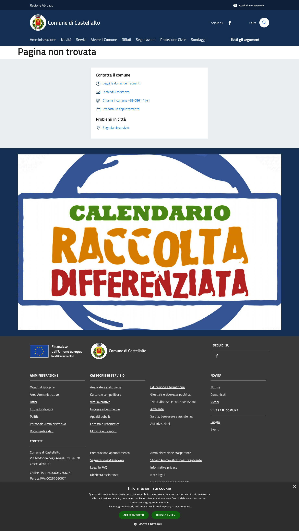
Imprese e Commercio (105, 409)
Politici (34, 416)
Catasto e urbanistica (104, 423)
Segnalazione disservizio (107, 460)
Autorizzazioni (160, 423)
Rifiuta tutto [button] (166, 515)
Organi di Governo (42, 387)
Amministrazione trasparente (170, 452)
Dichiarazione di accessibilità (170, 482)
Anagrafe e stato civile (105, 387)
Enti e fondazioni (41, 409)
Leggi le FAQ (98, 467)
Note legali (157, 474)
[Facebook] (228, 22)
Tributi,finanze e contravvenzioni (173, 401)
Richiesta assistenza (104, 474)
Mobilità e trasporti (103, 431)
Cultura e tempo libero (105, 394)
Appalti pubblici (100, 416)
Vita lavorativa (100, 401)
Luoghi (215, 422)
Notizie (215, 387)
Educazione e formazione (167, 387)
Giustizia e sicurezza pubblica (170, 394)
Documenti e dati (41, 431)
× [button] (294, 486)
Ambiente (157, 408)
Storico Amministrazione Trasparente (176, 460)
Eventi (215, 429)
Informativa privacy (163, 467)
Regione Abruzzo (41, 5)
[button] (149, 524)
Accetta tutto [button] (133, 515)
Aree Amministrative (44, 394)
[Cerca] (264, 22)
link (189, 506)
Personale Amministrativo (48, 423)
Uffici (33, 401)
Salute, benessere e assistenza (171, 416)
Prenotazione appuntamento (110, 452)
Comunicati (218, 394)
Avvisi (215, 401)
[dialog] (149, 506)
